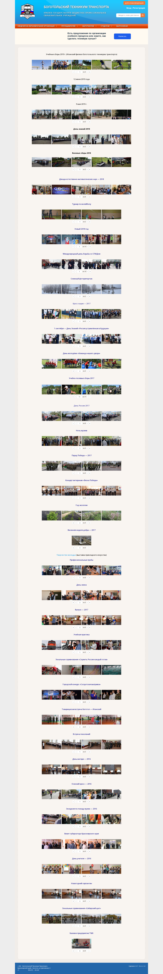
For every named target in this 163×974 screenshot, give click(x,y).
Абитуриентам (88, 26)
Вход (129, 8)
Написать (122, 36)
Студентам (105, 26)
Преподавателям (68, 26)
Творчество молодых (66, 555)
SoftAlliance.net (140, 966)
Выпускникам (122, 26)
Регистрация (139, 8)
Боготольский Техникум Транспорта (76, 7)
